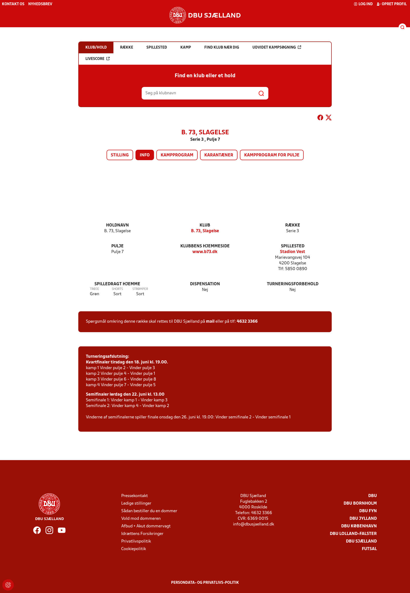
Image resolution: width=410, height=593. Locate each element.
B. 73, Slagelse (205, 231)
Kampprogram (177, 155)
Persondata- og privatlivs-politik (205, 582)
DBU (372, 496)
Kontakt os (13, 4)
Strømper (140, 289)
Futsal (369, 549)
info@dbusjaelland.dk (253, 524)
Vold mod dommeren (141, 519)
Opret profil (394, 4)
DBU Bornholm (360, 504)
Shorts (117, 289)
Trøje (94, 289)
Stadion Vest (292, 252)
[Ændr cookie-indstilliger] (8, 585)
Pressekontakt (134, 496)
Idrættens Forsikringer (142, 534)
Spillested (292, 246)
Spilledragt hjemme (117, 284)
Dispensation (205, 284)
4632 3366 (247, 322)
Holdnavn (117, 225)
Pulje (117, 246)
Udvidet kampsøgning (274, 47)
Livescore (94, 59)
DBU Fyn (368, 511)
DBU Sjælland (361, 541)
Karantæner (218, 155)
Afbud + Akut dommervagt (146, 526)
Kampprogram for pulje (271, 155)
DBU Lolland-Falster (353, 534)
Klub (205, 225)
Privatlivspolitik (136, 541)
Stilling (120, 155)
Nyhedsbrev (40, 4)
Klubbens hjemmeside (205, 246)
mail (210, 322)
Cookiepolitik (133, 549)
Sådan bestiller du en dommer (149, 511)
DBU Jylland (363, 519)
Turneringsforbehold (292, 284)
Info (145, 155)
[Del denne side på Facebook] (320, 118)
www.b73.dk (204, 252)
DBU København (359, 526)
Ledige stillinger (136, 504)
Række (292, 225)
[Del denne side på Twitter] (329, 118)
